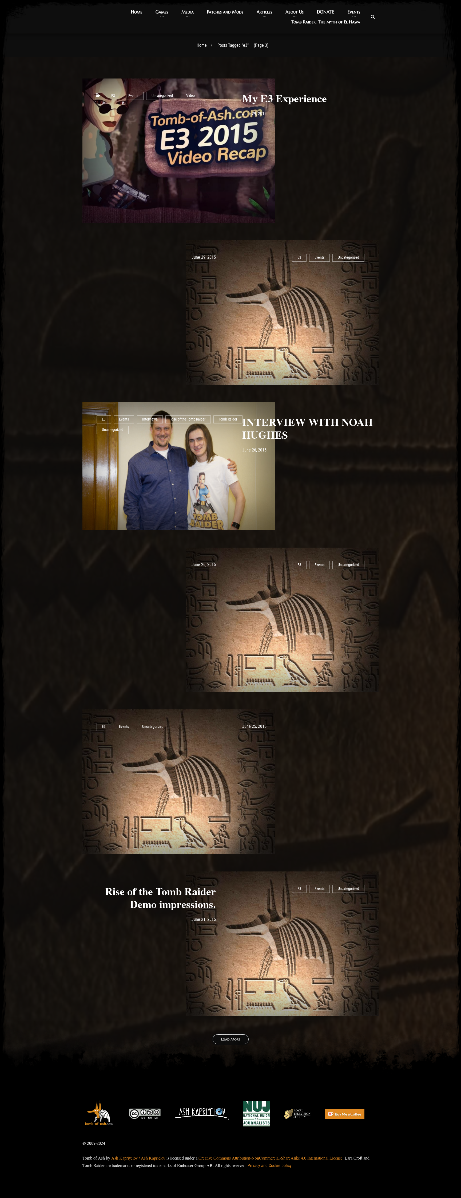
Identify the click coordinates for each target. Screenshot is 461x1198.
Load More (230, 1039)
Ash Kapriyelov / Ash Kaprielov (138, 1158)
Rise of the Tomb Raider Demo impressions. (160, 897)
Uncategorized (162, 95)
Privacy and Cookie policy (270, 1165)
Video (190, 95)
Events (133, 95)
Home (202, 45)
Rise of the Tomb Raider (188, 419)
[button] (136, 12)
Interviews (149, 419)
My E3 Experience (284, 98)
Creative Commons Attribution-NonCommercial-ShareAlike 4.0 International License (270, 1158)
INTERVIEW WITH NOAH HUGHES (307, 428)
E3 (113, 95)
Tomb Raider (228, 419)
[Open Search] (373, 17)
